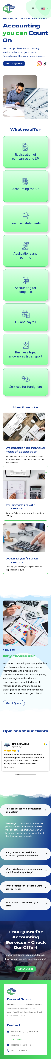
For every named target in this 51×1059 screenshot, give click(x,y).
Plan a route (16, 1039)
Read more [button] (9, 767)
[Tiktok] (45, 64)
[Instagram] (39, 64)
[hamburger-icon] (33, 8)
